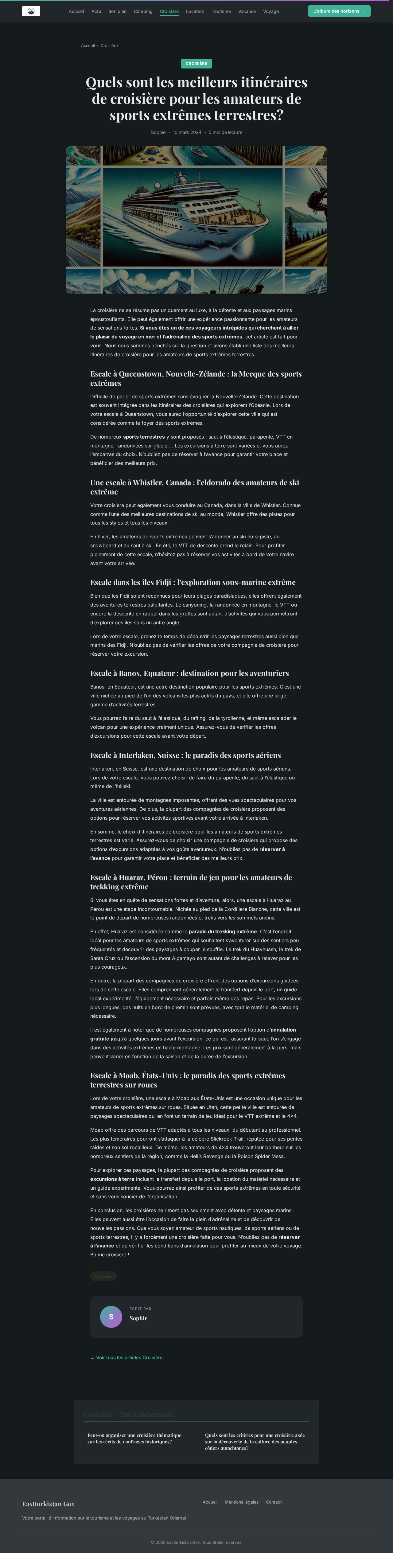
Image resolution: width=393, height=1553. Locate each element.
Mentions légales (242, 1501)
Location (195, 11)
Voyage (271, 11)
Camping (143, 11)
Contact (274, 1501)
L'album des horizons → (339, 11)
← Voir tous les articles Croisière (126, 1357)
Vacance (247, 11)
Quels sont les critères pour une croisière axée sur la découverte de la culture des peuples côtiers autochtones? (255, 1441)
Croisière (169, 11)
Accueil (76, 11)
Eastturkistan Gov (48, 1503)
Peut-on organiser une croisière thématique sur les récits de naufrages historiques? (134, 1438)
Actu (96, 11)
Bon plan (117, 11)
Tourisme (221, 11)
